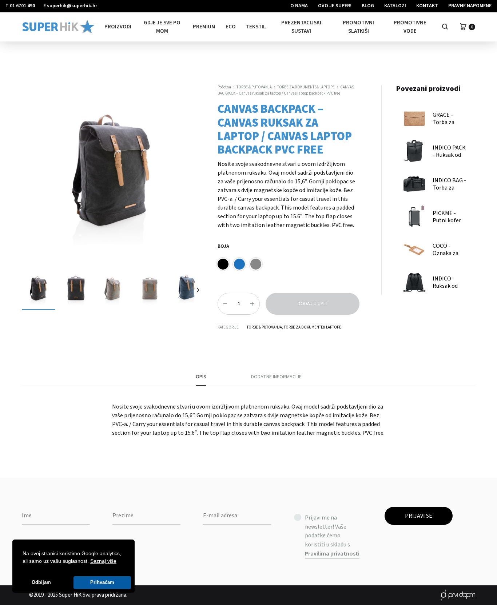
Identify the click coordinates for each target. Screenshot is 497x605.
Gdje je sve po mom (162, 27)
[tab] (201, 379)
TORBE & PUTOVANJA (254, 87)
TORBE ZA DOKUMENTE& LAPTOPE (306, 87)
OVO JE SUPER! (334, 5)
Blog (368, 5)
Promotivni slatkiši (358, 27)
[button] (119, 562)
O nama (299, 5)
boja (223, 246)
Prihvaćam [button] (102, 582)
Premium (204, 27)
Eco (231, 27)
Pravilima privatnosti (332, 554)
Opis (201, 377)
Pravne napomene (470, 5)
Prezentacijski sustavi (301, 27)
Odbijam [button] (41, 582)
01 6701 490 (22, 5)
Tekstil (256, 27)
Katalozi (395, 5)
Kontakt (427, 5)
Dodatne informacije (276, 377)
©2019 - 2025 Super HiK (55, 595)
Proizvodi (117, 27)
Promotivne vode (410, 27)
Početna (224, 87)
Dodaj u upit (313, 303)
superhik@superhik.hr (72, 5)
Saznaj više (103, 561)
